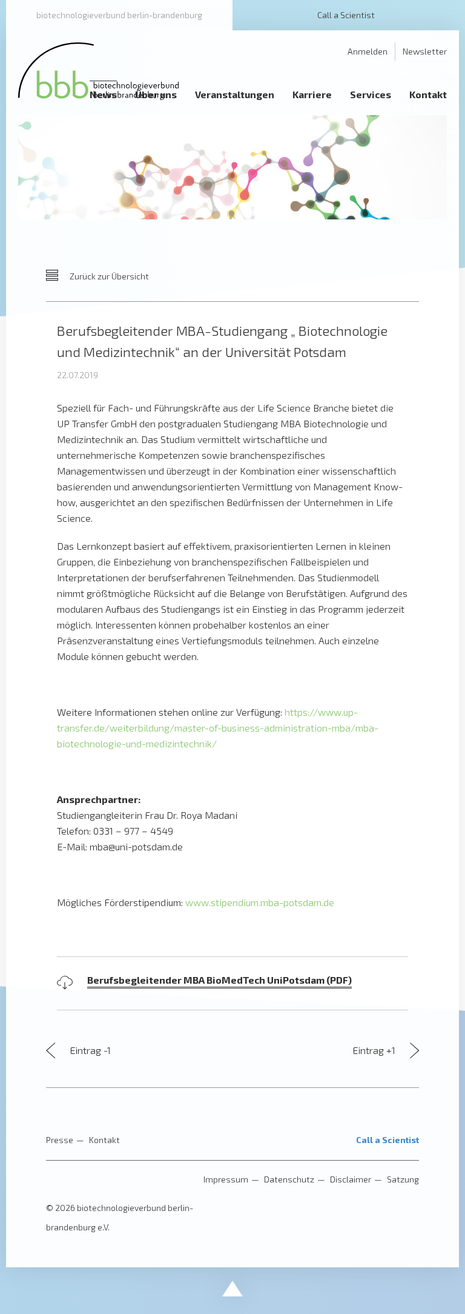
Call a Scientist (346, 15)
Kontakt (104, 1140)
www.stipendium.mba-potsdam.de (259, 902)
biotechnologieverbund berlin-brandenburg (119, 15)
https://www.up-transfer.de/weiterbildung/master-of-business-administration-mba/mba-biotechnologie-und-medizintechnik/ (217, 727)
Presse (59, 1140)
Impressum (225, 1179)
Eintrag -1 (89, 1050)
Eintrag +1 (375, 1050)
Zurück (108, 276)
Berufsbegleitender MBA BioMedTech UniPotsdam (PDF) (219, 979)
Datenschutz (289, 1179)
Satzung (403, 1179)
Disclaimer (350, 1179)
